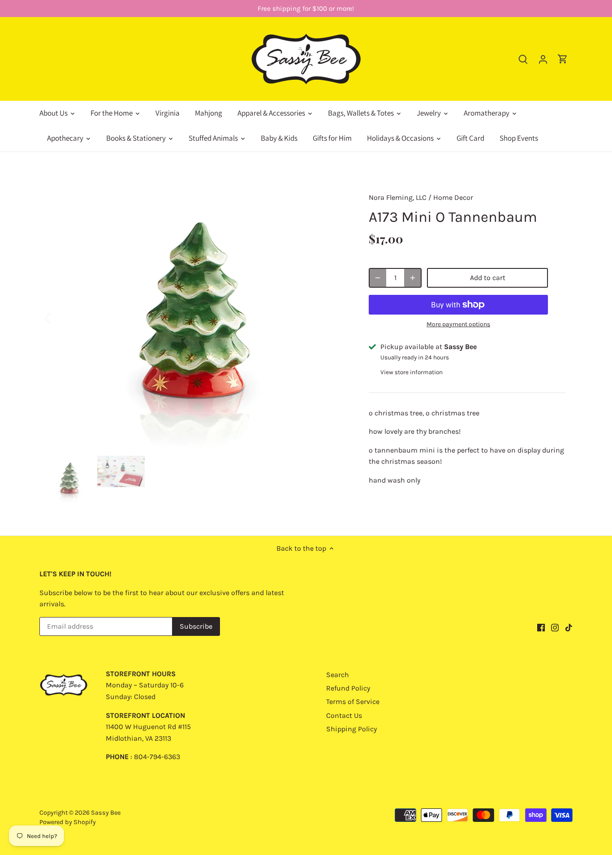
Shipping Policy (351, 729)
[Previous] (59, 317)
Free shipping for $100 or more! (306, 8)
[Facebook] (541, 627)
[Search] (523, 59)
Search (337, 674)
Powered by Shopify (67, 822)
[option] (196, 317)
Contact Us (344, 715)
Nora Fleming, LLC (398, 197)
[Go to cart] (562, 59)
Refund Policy (348, 688)
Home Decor (453, 197)
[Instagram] (555, 627)
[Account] (543, 59)
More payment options (458, 324)
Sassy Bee (106, 812)
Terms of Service (352, 701)
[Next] (333, 317)
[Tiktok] (569, 627)
